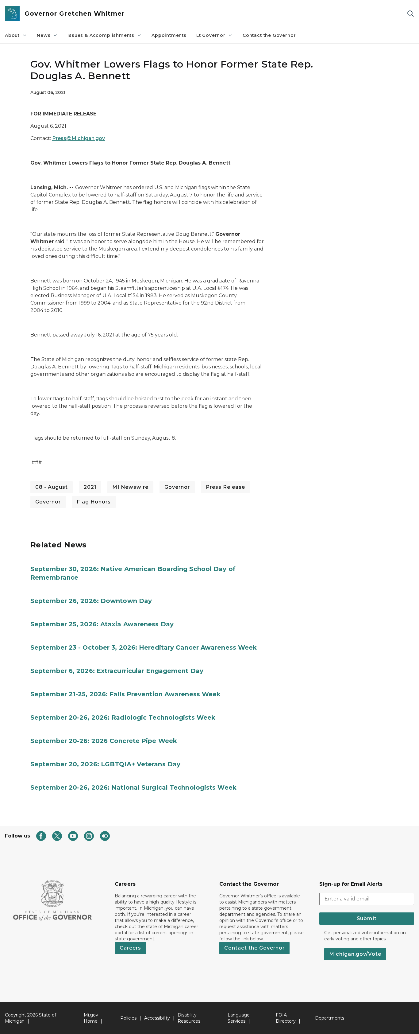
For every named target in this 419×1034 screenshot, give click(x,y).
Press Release (225, 487)
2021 (90, 487)
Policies (128, 1018)
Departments (329, 1018)
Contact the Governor (269, 35)
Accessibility (157, 1018)
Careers (130, 948)
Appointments (169, 35)
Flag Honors (94, 502)
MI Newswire (130, 487)
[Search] (410, 13)
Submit (367, 918)
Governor (177, 487)
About (12, 35)
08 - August (51, 487)
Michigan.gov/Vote (355, 954)
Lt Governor (210, 35)
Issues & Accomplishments (100, 35)
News (43, 35)
